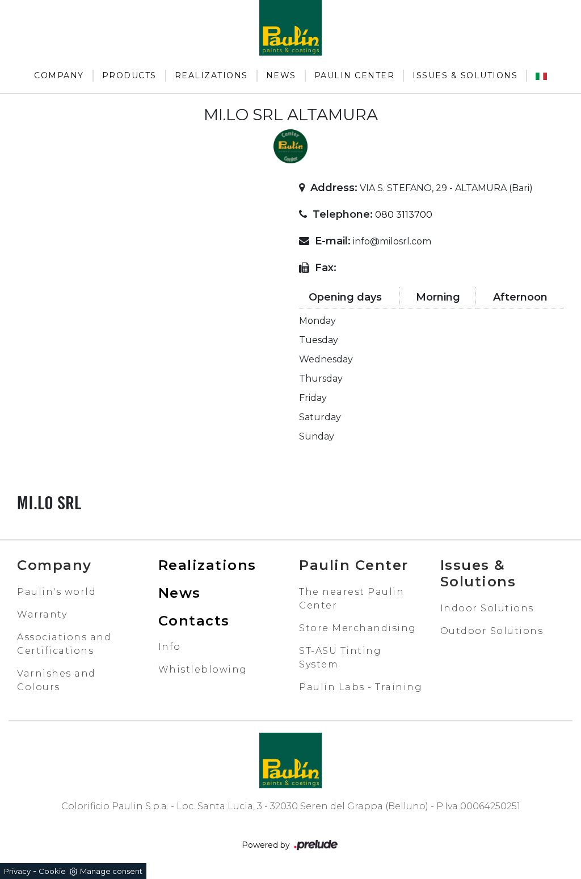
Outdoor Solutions (492, 631)
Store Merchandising (357, 628)
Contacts (194, 620)
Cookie (52, 871)
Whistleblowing (202, 669)
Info (169, 646)
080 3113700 (403, 214)
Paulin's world (56, 591)
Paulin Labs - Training (360, 687)
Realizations (211, 75)
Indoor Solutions (487, 608)
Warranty (42, 614)
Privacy (17, 871)
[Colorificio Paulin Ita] (541, 76)
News (281, 75)
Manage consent (111, 871)
